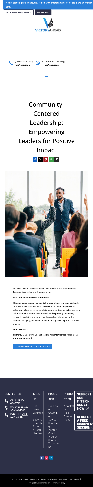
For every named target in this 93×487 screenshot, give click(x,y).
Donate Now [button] (43, 12)
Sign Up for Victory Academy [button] (33, 346)
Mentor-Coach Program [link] (53, 433)
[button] (46, 77)
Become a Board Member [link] (37, 430)
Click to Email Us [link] (18, 416)
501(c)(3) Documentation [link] (39, 483)
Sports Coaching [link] (53, 423)
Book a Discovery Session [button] (18, 12)
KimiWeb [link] (75, 479)
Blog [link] (66, 412)
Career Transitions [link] (53, 443)
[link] (35, 159)
